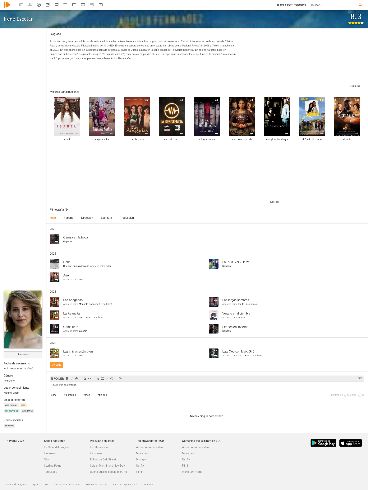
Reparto (68, 217)
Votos (86, 394)
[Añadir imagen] (102, 378)
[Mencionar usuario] (120, 378)
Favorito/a (23, 354)
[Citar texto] (85, 378)
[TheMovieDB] (12, 413)
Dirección (87, 217)
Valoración (70, 394)
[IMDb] (24, 407)
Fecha (53, 394)
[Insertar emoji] (111, 378)
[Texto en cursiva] (72, 378)
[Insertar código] (89, 378)
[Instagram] (10, 427)
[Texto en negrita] (67, 378)
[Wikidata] (28, 413)
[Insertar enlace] (98, 378)
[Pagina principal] (7, 7)
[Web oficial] (12, 407)
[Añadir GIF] (107, 378)
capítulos (105, 304)
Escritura (106, 217)
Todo (53, 217)
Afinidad (102, 394)
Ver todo (56, 364)
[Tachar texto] (76, 378)
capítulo (97, 317)
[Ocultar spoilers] (58, 378)
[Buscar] (360, 5)
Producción (127, 217)
